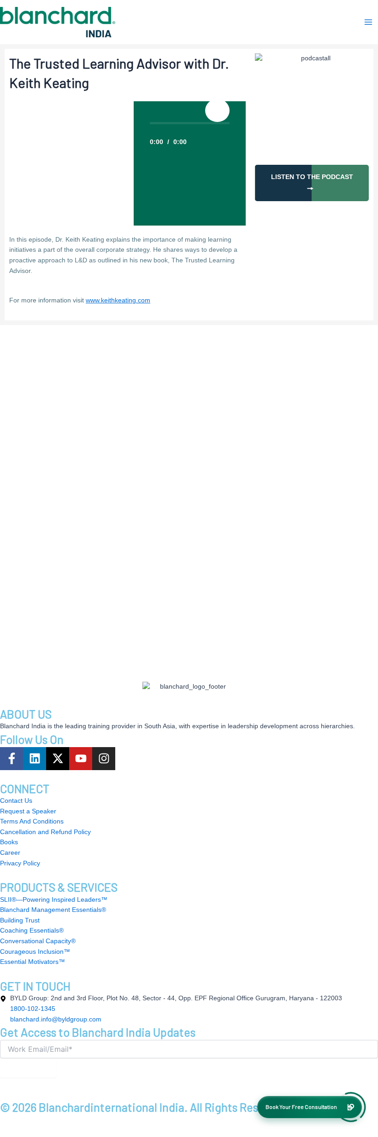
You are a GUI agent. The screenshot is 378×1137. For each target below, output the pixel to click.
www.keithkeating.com (118, 300)
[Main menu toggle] (368, 22)
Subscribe (28, 1068)
